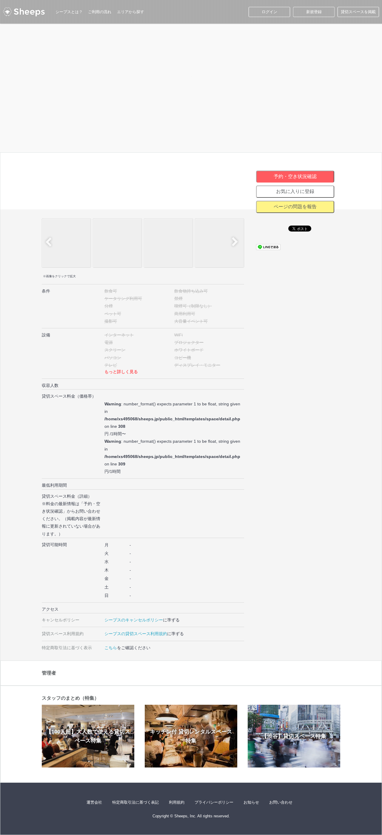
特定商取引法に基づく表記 (135, 802)
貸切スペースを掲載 (358, 12)
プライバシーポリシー (214, 802)
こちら (110, 647)
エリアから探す (130, 12)
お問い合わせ (280, 802)
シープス (24, 11)
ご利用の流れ (99, 12)
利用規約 (176, 802)
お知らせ (251, 802)
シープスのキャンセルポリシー (133, 620)
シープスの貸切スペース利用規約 (135, 633)
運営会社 (94, 802)
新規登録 (314, 12)
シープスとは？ (69, 12)
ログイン (269, 12)
